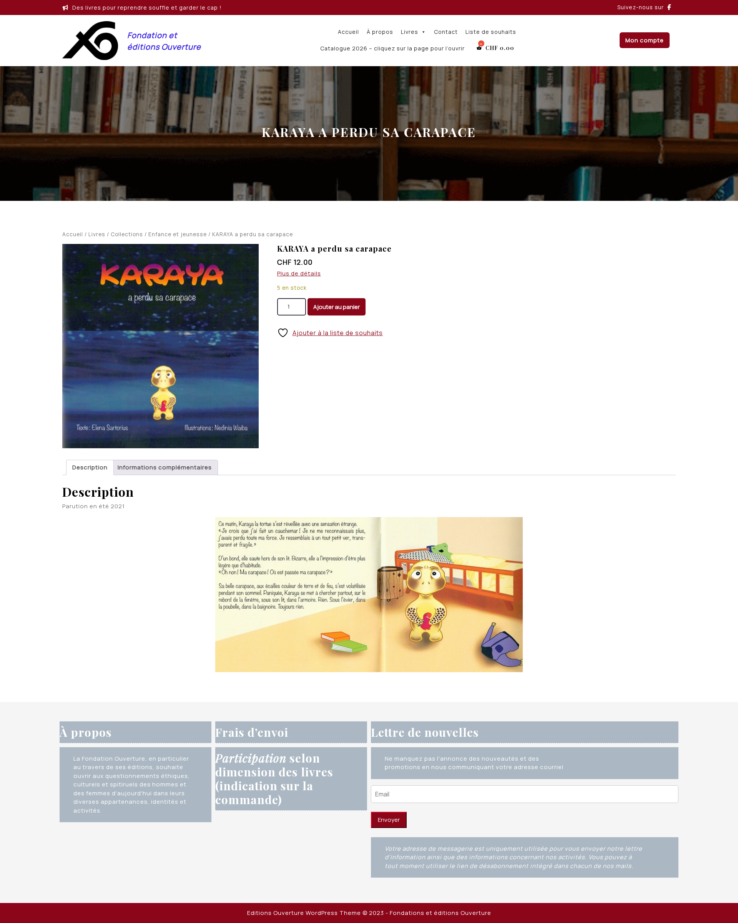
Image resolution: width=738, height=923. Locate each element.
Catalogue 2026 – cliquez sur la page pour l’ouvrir (392, 48)
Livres (409, 31)
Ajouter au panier (336, 307)
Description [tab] (90, 467)
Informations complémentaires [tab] (165, 467)
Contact (446, 31)
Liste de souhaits (490, 31)
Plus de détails (299, 273)
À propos (380, 31)
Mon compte (644, 40)
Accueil (348, 31)
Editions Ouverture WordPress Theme (304, 913)
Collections (127, 234)
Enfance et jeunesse (177, 234)
